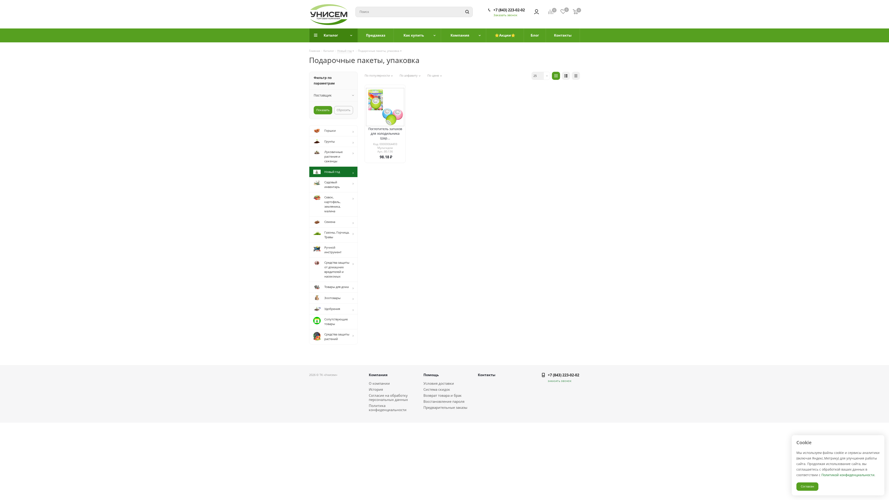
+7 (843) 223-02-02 (509, 9)
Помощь (431, 374)
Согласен (807, 486)
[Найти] (467, 12)
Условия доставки (438, 383)
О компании (379, 383)
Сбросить (344, 110)
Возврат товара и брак (442, 395)
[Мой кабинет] (536, 12)
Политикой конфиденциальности (847, 475)
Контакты (486, 374)
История (376, 389)
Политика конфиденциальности (388, 407)
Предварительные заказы (445, 407)
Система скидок (436, 389)
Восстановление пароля (443, 401)
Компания (378, 374)
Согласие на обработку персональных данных (388, 397)
